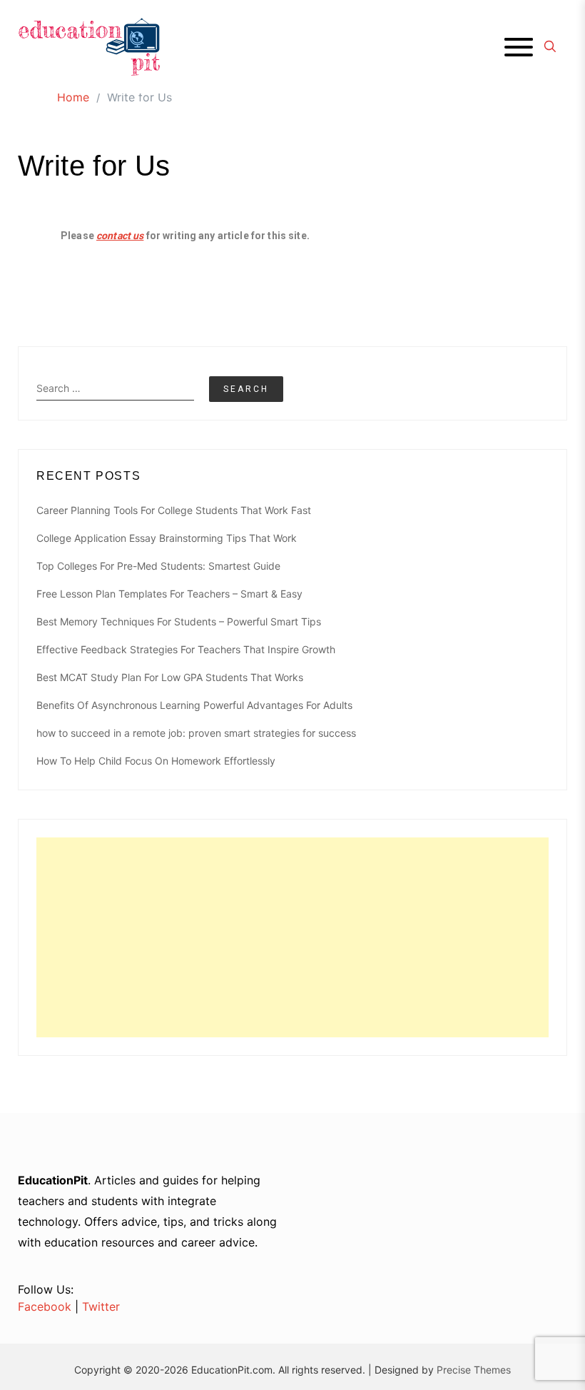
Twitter (101, 1306)
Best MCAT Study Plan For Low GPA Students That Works (169, 677)
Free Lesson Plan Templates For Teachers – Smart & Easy (169, 594)
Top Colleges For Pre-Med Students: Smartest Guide (158, 566)
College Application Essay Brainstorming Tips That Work (166, 538)
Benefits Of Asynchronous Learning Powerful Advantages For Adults (194, 705)
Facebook (44, 1306)
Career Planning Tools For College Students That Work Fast (173, 510)
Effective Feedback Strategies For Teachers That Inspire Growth (185, 649)
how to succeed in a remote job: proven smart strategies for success (196, 733)
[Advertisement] (292, 937)
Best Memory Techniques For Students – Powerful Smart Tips (178, 621)
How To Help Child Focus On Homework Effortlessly (155, 761)
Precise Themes (474, 1370)
